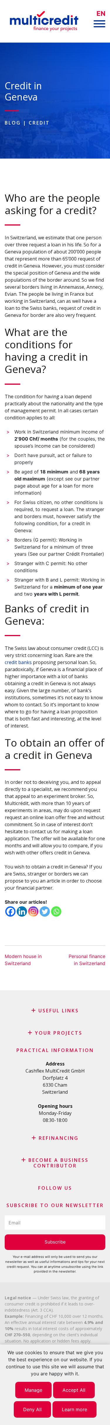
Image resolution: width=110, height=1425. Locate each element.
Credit (39, 123)
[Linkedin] (22, 911)
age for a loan (56, 486)
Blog (13, 123)
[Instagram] (33, 911)
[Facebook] (10, 911)
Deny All (32, 1409)
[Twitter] (45, 911)
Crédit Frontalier (84, 554)
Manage (33, 1390)
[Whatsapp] (56, 911)
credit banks (19, 662)
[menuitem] (101, 13)
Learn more (74, 1409)
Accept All (73, 1390)
